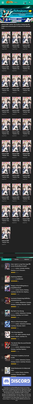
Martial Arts (19, 292)
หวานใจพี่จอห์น (19, 279)
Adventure (23, 302)
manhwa (13, 292)
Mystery (26, 292)
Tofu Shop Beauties (17, 332)
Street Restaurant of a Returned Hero (20, 369)
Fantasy (27, 268)
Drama (22, 290)
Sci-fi (17, 270)
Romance (28, 362)
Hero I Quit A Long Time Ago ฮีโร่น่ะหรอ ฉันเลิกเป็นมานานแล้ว (21, 265)
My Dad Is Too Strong (17, 311)
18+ (16, 334)
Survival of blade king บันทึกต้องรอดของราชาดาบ (20, 299)
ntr (26, 336)
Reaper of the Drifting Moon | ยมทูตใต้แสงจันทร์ (19, 287)
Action (17, 268)
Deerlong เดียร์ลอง (16, 277)
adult (19, 334)
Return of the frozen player (19, 322)
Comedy (22, 268)
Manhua (13, 270)
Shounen (22, 270)
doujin (28, 334)
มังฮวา (28, 304)
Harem (17, 336)
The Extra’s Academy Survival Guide (20, 357)
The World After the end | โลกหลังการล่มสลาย (21, 344)
